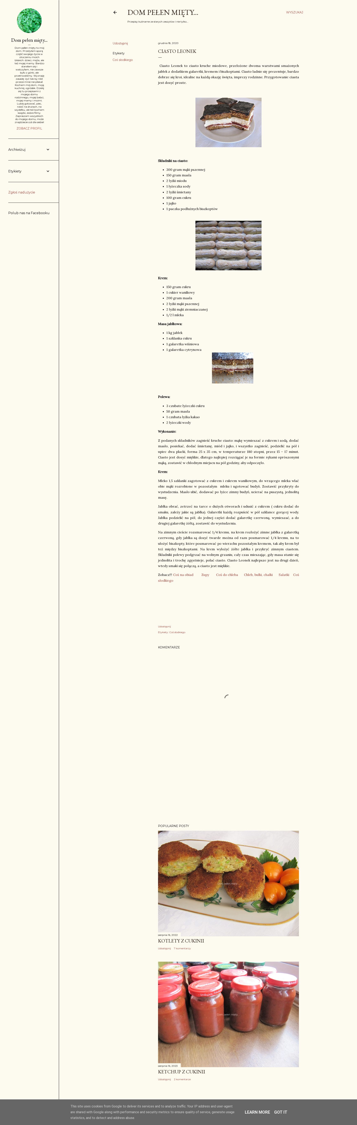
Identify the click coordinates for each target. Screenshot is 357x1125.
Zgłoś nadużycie (21, 192)
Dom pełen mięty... (162, 12)
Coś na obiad (183, 575)
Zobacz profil (29, 128)
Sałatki (284, 575)
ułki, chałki (264, 575)
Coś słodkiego (123, 60)
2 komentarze (182, 1079)
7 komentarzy (182, 948)
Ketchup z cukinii (181, 1071)
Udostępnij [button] (120, 43)
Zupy (205, 575)
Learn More (257, 1112)
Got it (280, 1112)
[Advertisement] (228, 785)
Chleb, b (250, 575)
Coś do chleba (227, 575)
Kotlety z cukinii (181, 941)
